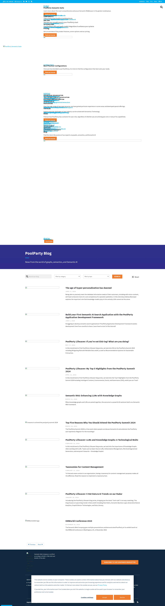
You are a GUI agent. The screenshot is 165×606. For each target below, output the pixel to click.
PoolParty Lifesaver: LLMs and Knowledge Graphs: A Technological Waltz (102, 439)
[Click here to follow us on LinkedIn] (23, 1)
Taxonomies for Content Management (85, 466)
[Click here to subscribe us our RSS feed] (31, 1)
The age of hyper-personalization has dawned (89, 287)
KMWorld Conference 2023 (79, 520)
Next (39, 544)
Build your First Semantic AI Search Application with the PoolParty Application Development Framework (99, 316)
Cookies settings (87, 597)
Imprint (29, 602)
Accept (104, 597)
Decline (122, 597)
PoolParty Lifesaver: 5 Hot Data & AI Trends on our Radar (94, 493)
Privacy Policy (102, 585)
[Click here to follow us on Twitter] (29, 1)
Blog (151, 1)
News (155, 1)
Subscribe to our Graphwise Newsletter (119, 562)
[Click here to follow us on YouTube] (26, 1)
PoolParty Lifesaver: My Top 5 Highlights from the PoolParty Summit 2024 (100, 370)
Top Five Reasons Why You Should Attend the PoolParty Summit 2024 (100, 422)
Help (147, 1)
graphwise (142, 1)
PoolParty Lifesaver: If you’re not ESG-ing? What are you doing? (97, 341)
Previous (32, 544)
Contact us (19, 1)
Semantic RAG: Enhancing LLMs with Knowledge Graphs (94, 395)
